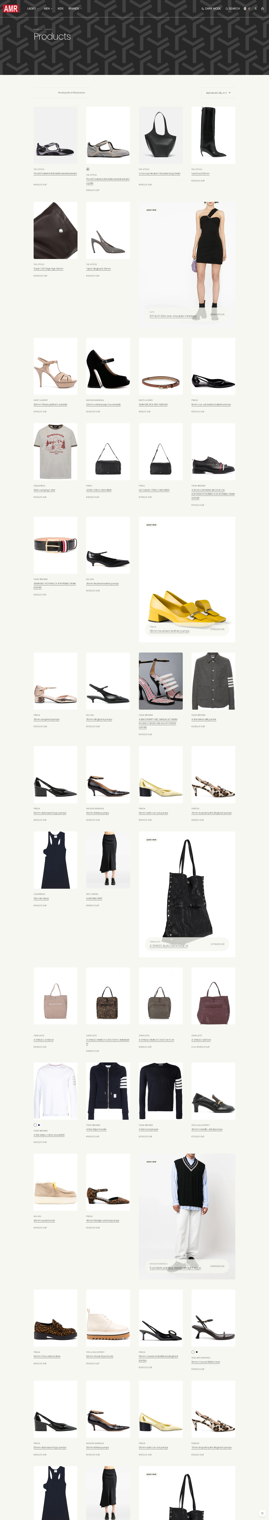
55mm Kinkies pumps (97, 812)
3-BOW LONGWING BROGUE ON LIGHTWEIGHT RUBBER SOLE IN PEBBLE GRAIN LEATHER (213, 494)
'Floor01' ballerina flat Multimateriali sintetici (55, 173)
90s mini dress (41, 898)
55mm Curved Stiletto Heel (205, 1361)
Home (36, 29)
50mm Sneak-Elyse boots (99, 1356)
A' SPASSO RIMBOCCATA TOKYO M (156, 1039)
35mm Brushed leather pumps (102, 583)
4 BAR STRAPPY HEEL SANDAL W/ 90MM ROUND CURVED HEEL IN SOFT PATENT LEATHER (158, 723)
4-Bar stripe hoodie (96, 1129)
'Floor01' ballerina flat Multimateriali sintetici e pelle (108, 181)
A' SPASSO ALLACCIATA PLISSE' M (169, 946)
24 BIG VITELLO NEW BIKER (99, 490)
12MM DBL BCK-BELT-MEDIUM (153, 404)
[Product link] (56, 146)
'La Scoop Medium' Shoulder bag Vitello (159, 173)
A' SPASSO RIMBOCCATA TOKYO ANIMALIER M (107, 1041)
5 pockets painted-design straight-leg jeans (176, 1268)
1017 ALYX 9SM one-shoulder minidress (173, 316)
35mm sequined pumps (46, 719)
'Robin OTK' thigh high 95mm (48, 268)
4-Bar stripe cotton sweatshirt (49, 1134)
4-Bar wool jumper (148, 1129)
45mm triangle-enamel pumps (102, 1220)
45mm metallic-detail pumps (206, 1129)
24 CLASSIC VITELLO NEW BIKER (154, 490)
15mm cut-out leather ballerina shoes (211, 404)
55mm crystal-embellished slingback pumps (158, 1358)
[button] (233, 8)
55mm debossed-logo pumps (50, 812)
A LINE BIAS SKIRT (94, 898)
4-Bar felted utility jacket (203, 719)
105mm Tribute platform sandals (50, 404)
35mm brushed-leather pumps (169, 631)
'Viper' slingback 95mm (98, 268)
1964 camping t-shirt (44, 490)
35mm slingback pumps (99, 719)
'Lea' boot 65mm (200, 173)
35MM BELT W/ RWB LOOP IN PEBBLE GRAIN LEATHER (55, 585)
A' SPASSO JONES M (44, 1039)
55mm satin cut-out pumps (153, 812)
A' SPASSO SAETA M (201, 1039)
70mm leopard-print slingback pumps (211, 812)
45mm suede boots (44, 1220)
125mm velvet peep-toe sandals (103, 404)
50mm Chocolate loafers (47, 1356)
